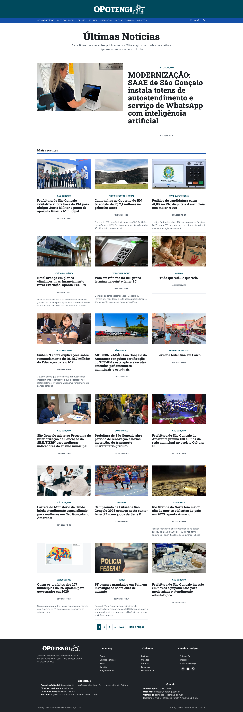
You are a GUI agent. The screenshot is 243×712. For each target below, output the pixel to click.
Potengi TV (185, 656)
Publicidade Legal (188, 663)
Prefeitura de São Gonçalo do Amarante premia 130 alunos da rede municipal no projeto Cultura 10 (178, 441)
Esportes (121, 502)
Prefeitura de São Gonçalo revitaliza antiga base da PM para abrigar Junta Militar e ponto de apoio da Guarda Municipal (63, 206)
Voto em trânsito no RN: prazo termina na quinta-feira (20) (118, 279)
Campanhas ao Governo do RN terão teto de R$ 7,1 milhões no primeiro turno (118, 204)
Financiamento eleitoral (121, 196)
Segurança (179, 502)
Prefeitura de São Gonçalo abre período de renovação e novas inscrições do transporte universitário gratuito (118, 441)
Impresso (184, 660)
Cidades (145, 660)
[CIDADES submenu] (146, 20)
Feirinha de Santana (179, 350)
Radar (102, 663)
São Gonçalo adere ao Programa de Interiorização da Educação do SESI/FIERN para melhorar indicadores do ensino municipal (64, 441)
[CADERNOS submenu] (111, 20)
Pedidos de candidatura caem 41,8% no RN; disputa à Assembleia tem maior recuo (178, 204)
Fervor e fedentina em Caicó (179, 355)
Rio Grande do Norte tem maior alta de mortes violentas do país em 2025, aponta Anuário (176, 510)
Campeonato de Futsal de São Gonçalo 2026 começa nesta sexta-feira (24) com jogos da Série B (121, 510)
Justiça (121, 580)
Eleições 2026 (64, 580)
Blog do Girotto (107, 670)
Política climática (64, 273)
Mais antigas (136, 626)
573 (121, 626)
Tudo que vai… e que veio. (179, 278)
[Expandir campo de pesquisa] (203, 20)
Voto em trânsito (121, 273)
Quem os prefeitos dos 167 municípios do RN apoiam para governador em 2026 (61, 588)
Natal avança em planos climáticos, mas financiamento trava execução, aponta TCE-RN (61, 281)
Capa (102, 656)
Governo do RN (64, 350)
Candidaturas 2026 (179, 196)
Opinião (179, 273)
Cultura (144, 663)
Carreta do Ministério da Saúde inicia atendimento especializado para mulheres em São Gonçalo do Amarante (63, 512)
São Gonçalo (167, 67)
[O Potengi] (119, 9)
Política (144, 656)
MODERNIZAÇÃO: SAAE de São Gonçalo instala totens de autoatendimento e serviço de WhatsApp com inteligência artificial (165, 97)
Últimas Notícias (108, 660)
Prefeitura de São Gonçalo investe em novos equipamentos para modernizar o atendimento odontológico (178, 590)
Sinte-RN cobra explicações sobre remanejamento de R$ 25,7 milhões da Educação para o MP (64, 358)
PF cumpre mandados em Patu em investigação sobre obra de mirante (121, 588)
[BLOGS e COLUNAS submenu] (133, 20)
